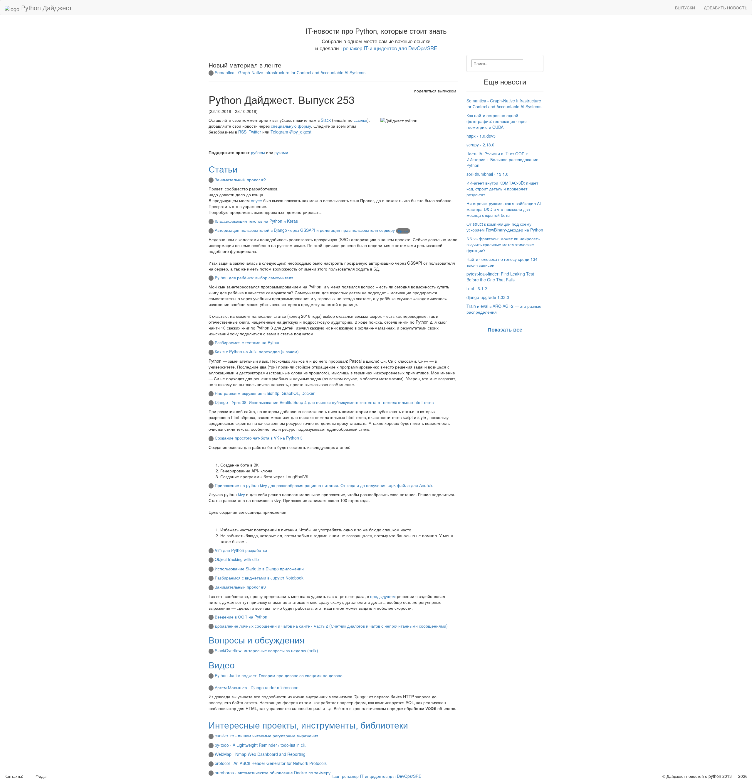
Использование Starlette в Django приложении (259, 569)
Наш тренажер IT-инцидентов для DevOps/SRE (375, 776)
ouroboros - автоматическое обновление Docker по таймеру (272, 772)
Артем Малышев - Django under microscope (256, 687)
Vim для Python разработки (241, 550)
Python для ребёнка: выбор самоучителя (254, 277)
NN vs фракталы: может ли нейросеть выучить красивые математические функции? (503, 244)
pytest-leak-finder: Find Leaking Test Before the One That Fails (500, 277)
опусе (256, 200)
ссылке (360, 120)
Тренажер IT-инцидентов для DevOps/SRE (388, 48)
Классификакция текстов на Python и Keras (256, 221)
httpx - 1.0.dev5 (481, 136)
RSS (242, 132)
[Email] (29, 776)
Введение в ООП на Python (241, 617)
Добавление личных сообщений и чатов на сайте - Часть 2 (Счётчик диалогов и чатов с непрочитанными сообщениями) (331, 626)
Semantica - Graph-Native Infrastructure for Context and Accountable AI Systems (290, 72)
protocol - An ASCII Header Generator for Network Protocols (271, 763)
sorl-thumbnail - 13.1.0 (487, 174)
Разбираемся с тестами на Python (248, 342)
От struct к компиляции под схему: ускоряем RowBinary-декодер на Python (504, 227)
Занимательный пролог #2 (240, 180)
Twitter (255, 132)
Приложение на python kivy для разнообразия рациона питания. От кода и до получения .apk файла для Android (324, 485)
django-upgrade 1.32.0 (487, 297)
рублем (258, 152)
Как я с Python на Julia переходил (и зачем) (257, 351)
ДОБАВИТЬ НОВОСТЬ (725, 8)
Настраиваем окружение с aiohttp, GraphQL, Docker (265, 393)
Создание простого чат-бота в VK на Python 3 (259, 438)
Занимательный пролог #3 (240, 587)
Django (403, 231)
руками (281, 152)
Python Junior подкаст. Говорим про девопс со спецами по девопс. (279, 675)
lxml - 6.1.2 (476, 288)
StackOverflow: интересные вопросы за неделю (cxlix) (266, 650)
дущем (389, 596)
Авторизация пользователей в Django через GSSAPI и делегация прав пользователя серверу (305, 230)
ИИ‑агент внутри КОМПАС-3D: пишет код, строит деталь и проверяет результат (502, 188)
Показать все (505, 329)
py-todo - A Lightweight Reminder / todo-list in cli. (260, 745)
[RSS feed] (51, 776)
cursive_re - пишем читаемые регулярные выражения (266, 736)
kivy (241, 494)
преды (376, 596)
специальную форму (291, 126)
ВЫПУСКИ (685, 8)
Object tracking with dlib (237, 559)
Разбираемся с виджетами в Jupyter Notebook (259, 578)
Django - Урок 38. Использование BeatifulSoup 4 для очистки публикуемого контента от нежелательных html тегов (324, 402)
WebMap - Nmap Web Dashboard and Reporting (260, 754)
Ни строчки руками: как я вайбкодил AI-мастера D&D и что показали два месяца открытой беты (504, 209)
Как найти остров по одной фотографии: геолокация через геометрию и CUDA (496, 121)
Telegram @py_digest (291, 132)
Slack (326, 120)
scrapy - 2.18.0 (480, 145)
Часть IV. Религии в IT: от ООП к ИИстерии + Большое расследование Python (502, 159)
